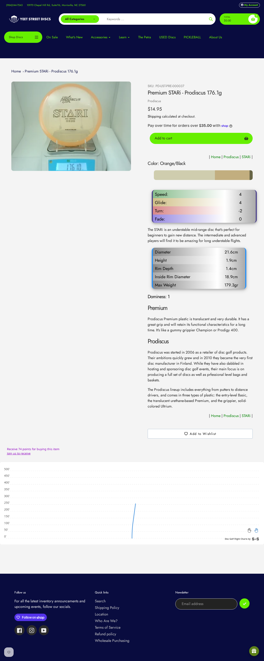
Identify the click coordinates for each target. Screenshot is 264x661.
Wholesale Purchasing (112, 640)
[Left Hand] (249, 530)
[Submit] (244, 603)
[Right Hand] (256, 530)
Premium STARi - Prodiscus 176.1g (51, 71)
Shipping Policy (107, 607)
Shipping (154, 116)
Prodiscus (154, 101)
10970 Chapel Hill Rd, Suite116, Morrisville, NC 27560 (56, 5)
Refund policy (105, 634)
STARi (247, 157)
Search (100, 601)
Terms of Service (107, 627)
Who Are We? (106, 621)
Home (16, 71)
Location (101, 614)
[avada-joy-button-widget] (254, 651)
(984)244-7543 (14, 5)
